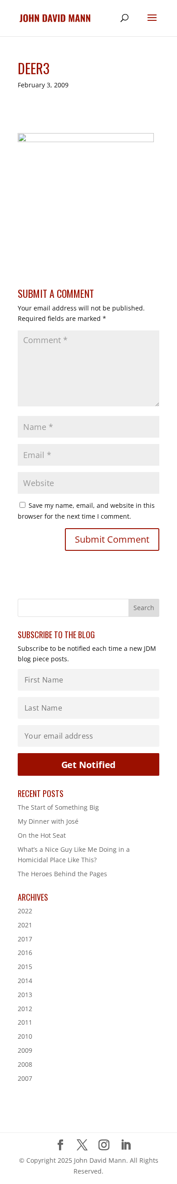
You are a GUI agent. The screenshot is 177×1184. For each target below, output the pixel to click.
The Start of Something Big (58, 807)
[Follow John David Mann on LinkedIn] (125, 1145)
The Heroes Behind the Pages (62, 873)
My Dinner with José (48, 821)
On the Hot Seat (42, 835)
